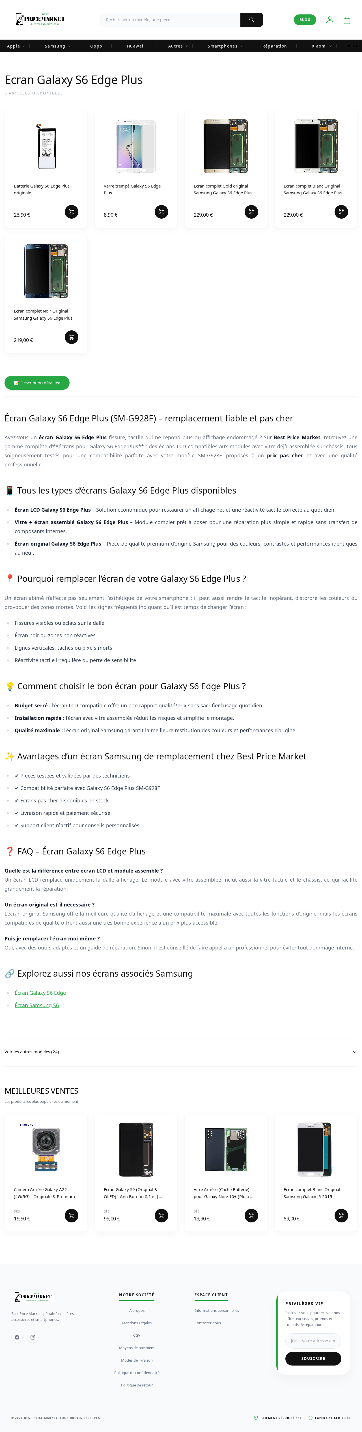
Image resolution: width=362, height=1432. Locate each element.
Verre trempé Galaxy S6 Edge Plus (132, 189)
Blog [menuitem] (353, 46)
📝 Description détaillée (37, 383)
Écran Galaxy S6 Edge (40, 992)
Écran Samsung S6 (37, 1005)
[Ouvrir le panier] (347, 20)
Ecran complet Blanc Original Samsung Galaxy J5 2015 (312, 1192)
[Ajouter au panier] (71, 212)
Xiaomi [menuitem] (319, 46)
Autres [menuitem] (175, 46)
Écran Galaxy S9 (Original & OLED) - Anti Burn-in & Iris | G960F (131, 1193)
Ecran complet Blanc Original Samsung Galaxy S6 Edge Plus (313, 189)
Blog (305, 19)
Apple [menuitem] (13, 46)
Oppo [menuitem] (96, 46)
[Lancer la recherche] (251, 20)
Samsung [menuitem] (55, 46)
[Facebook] (17, 1337)
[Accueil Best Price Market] (40, 19)
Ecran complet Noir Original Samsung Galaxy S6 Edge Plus (43, 314)
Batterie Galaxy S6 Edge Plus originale (42, 189)
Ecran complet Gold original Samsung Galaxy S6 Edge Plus (223, 189)
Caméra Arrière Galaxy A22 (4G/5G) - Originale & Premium (44, 1192)
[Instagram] (32, 1337)
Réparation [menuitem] (274, 46)
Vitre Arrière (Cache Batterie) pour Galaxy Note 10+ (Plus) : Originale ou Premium (222, 1193)
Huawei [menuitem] (135, 46)
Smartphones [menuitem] (223, 46)
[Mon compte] (329, 19)
